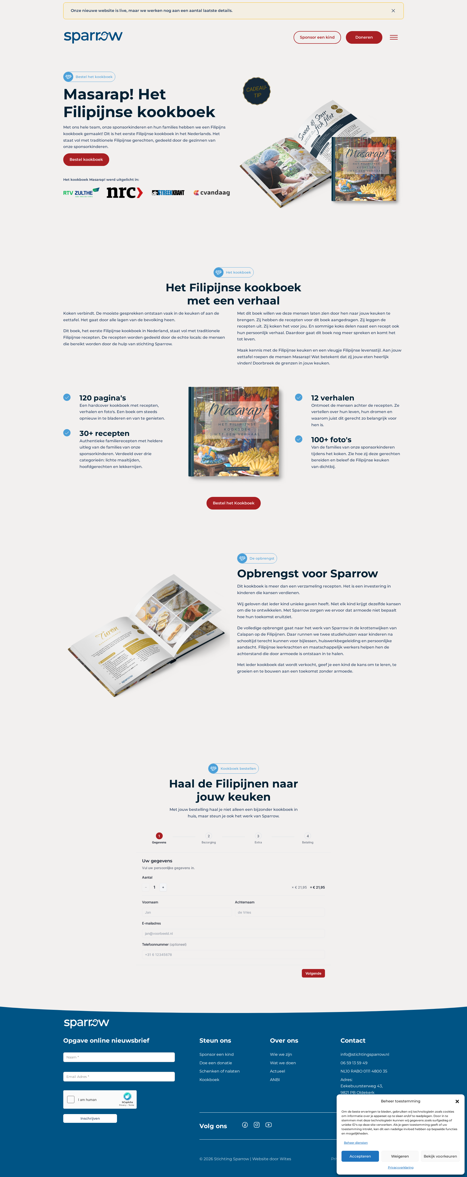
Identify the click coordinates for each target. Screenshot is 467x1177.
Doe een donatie (215, 1063)
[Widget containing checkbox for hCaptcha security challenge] (100, 1099)
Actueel (277, 1071)
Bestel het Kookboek (233, 503)
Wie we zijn (281, 1054)
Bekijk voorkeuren (440, 1156)
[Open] (394, 37)
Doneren (364, 37)
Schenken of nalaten (219, 1071)
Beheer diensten (356, 1142)
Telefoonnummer (164, 944)
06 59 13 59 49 (354, 1063)
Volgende (313, 973)
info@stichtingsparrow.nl (365, 1054)
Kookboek (209, 1079)
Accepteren (360, 1156)
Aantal (147, 877)
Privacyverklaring (400, 1167)
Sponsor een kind (317, 37)
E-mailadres (151, 923)
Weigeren (400, 1156)
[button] (457, 1101)
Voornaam (150, 902)
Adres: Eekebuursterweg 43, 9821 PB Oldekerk (362, 1086)
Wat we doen (283, 1063)
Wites (285, 1159)
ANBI (275, 1079)
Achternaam (244, 902)
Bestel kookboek (86, 159)
